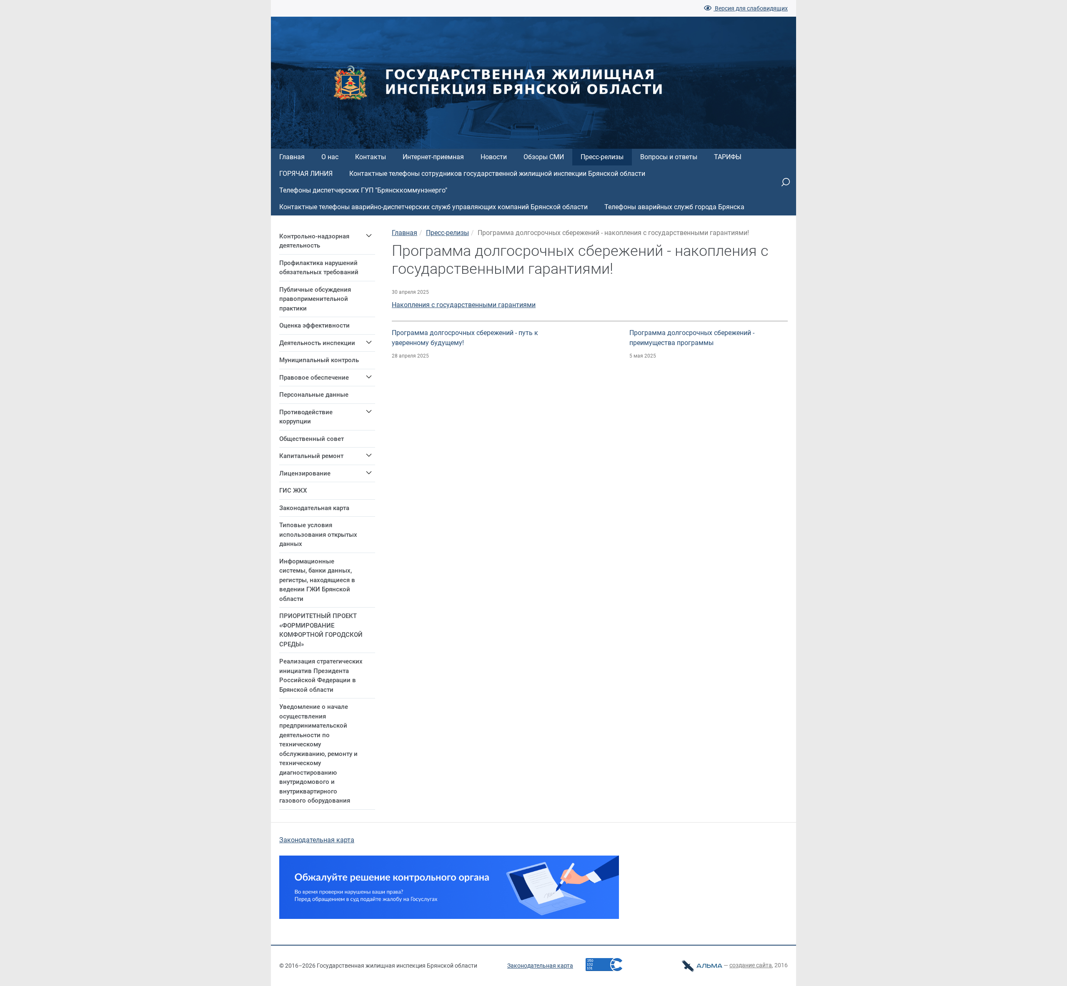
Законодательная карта (316, 840)
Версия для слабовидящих (751, 8)
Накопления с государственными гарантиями (464, 305)
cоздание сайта (750, 965)
